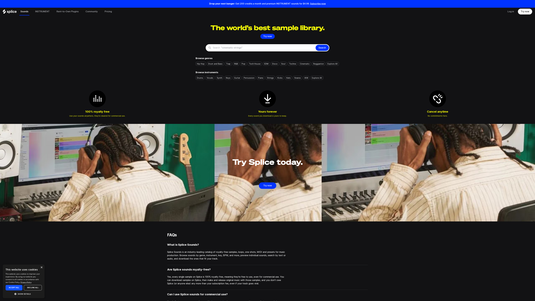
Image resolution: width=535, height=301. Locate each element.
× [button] (41, 267)
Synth (219, 78)
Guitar (237, 78)
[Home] (10, 12)
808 (306, 78)
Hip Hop (201, 64)
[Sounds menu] (30, 11)
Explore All (332, 64)
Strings (270, 78)
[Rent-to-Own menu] (81, 11)
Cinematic (305, 64)
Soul (283, 64)
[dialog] (24, 281)
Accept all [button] (14, 287)
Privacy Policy (25, 282)
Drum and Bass (215, 64)
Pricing (108, 11)
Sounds (24, 11)
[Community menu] (100, 11)
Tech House (255, 64)
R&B (236, 64)
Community (92, 11)
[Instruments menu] (52, 11)
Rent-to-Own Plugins (68, 11)
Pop (243, 64)
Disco (275, 64)
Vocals (210, 78)
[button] (24, 293)
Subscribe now (318, 3)
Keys (228, 78)
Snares (297, 78)
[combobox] (263, 48)
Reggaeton (318, 64)
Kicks (280, 78)
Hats (288, 78)
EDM (266, 64)
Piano (260, 78)
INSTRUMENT (42, 11)
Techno (292, 64)
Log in (511, 11)
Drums (200, 78)
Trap (228, 64)
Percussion (249, 78)
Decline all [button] (32, 287)
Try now (525, 11)
